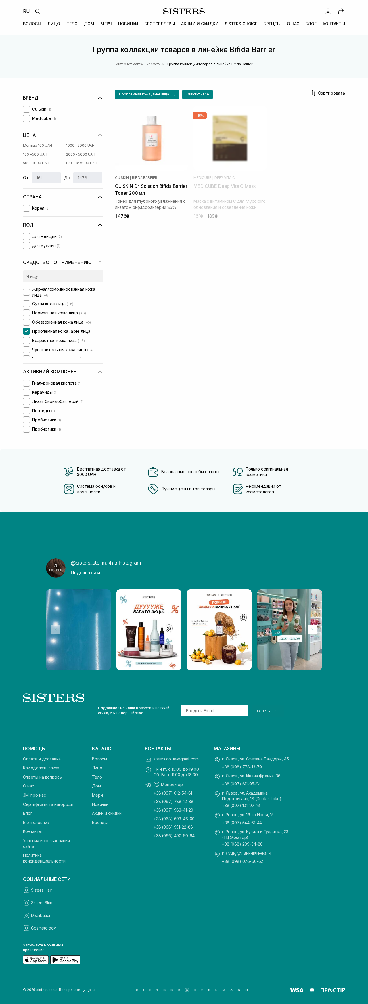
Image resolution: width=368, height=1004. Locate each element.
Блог (27, 813)
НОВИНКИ (128, 23)
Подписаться (85, 572)
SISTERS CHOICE (241, 23)
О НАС (293, 23)
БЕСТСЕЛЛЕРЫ (160, 23)
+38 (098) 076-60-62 (242, 861)
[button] (147, 94)
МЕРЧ (106, 23)
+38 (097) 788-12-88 (173, 801)
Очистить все (197, 94)
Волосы (99, 758)
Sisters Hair (41, 890)
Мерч (97, 795)
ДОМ (89, 23)
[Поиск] (37, 11)
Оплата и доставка (42, 758)
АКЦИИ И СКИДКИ (199, 23)
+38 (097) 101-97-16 (241, 805)
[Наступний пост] (312, 629)
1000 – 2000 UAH (80, 145)
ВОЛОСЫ (32, 23)
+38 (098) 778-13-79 (242, 766)
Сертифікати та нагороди (48, 804)
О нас (28, 785)
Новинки (100, 804)
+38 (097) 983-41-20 (173, 810)
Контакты (32, 831)
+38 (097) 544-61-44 (242, 822)
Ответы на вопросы (42, 776)
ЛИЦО (53, 23)
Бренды (100, 822)
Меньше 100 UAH (37, 145)
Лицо (97, 767)
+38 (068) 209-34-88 (242, 844)
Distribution (41, 915)
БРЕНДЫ (272, 23)
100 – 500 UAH (35, 154)
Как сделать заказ (41, 767)
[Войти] (328, 11)
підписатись (268, 711)
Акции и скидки (107, 813)
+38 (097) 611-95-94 (241, 783)
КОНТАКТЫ (334, 23)
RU (26, 11)
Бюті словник (36, 822)
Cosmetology (43, 927)
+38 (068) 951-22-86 (173, 827)
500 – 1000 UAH (36, 163)
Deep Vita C (224, 178)
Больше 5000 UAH (81, 163)
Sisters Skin (41, 902)
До (67, 177)
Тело (97, 776)
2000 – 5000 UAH (80, 154)
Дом (96, 785)
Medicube (202, 178)
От (25, 177)
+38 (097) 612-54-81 (173, 793)
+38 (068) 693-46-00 (174, 818)
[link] (341, 11)
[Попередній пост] (55, 629)
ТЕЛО (72, 23)
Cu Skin (122, 178)
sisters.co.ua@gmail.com (176, 758)
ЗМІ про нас (34, 795)
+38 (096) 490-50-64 (174, 835)
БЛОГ (311, 23)
